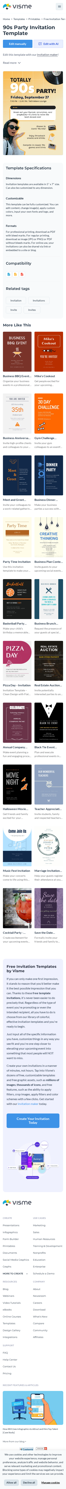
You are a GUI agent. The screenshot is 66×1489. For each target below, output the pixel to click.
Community (40, 1330)
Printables (9, 1246)
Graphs (7, 1266)
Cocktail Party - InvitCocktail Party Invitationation (15, 933)
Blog (5, 1289)
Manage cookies (50, 1482)
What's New (40, 1316)
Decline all (29, 1482)
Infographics (10, 1232)
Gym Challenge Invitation (44, 438)
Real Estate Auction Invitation (47, 685)
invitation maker (47, 54)
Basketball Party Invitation (13, 623)
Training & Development (47, 1246)
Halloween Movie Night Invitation (14, 809)
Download (39, 1309)
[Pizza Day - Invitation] (17, 661)
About (36, 1289)
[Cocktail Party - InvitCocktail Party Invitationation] (17, 908)
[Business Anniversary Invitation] (17, 413)
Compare (38, 1323)
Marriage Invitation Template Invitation (47, 871)
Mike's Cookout (44, 376)
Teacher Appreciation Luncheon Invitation (48, 809)
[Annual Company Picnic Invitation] (17, 723)
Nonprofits (39, 1252)
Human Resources (44, 1239)
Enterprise (39, 1266)
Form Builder (11, 1239)
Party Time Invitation (17, 561)
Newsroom (39, 1295)
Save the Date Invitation (43, 933)
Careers (37, 1302)
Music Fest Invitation (16, 870)
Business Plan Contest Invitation (48, 562)
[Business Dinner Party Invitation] (48, 475)
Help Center (10, 1359)
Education (39, 1259)
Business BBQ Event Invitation (16, 376)
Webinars (8, 1295)
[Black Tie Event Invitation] (48, 723)
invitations (39, 300)
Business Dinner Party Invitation (45, 500)
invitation (15, 300)
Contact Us (9, 1366)
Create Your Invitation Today (33, 1121)
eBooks (7, 1309)
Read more (10, 62)
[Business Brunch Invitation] (48, 599)
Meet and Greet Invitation (13, 500)
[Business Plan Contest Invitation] (48, 537)
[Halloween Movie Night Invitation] (17, 785)
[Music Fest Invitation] (17, 846)
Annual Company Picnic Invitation (14, 747)
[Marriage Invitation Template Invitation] (48, 846)
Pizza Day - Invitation (17, 685)
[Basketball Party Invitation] (17, 599)
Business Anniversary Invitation (17, 438)
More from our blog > (14, 1441)
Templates (9, 1323)
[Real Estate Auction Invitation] (48, 661)
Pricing (7, 1373)
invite (13, 309)
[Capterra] (27, 1448)
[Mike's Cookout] (48, 352)
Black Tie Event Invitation (44, 747)
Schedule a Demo (43, 1273)
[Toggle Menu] (59, 6)
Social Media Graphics (16, 1259)
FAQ (5, 1352)
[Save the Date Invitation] (48, 908)
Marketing (39, 1225)
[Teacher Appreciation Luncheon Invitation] (48, 785)
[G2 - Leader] (41, 1448)
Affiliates (38, 1337)
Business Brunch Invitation (45, 623)
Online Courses (12, 1316)
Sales (36, 1232)
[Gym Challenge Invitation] (48, 413)
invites (32, 309)
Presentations (11, 1225)
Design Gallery (11, 1330)
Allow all (11, 1482)
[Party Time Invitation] (17, 537)
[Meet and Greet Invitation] (17, 475)
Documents (10, 1252)
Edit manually (17, 43)
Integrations (10, 1337)
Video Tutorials (12, 1302)
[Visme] (17, 6)
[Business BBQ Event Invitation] (17, 352)
